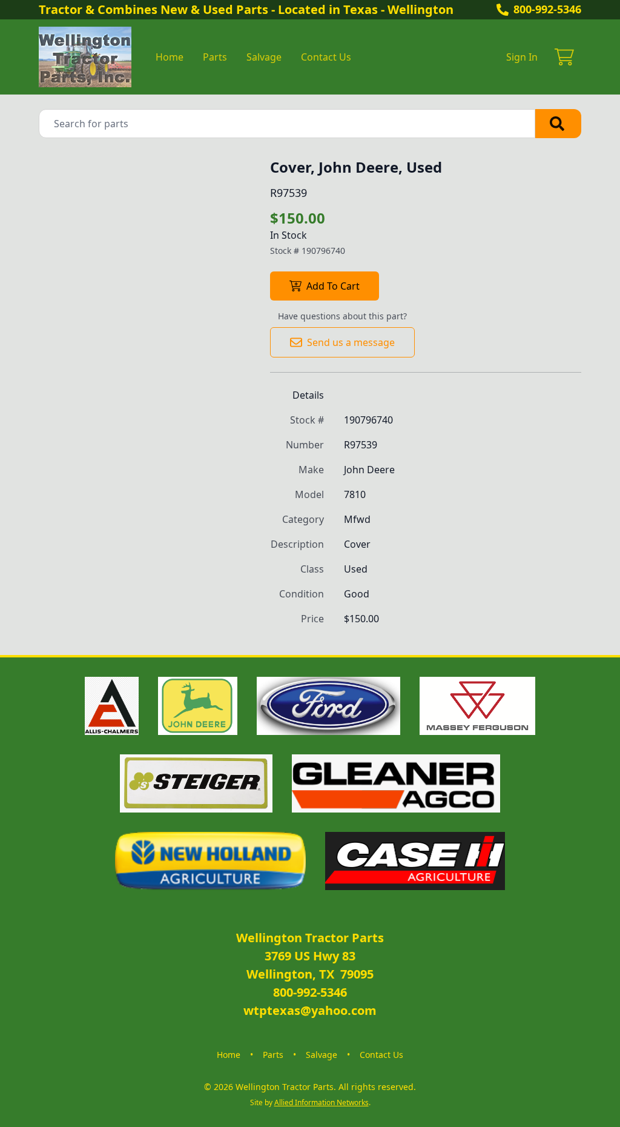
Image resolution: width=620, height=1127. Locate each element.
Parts (215, 57)
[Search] (558, 123)
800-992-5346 (547, 9)
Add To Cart (333, 286)
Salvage (264, 57)
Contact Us (326, 57)
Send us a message (351, 342)
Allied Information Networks (321, 1102)
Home (169, 57)
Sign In (522, 57)
